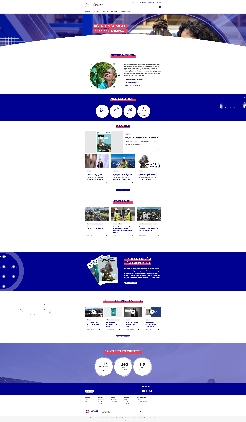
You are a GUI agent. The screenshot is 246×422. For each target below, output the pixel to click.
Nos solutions (87, 11)
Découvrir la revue (131, 282)
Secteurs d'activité (101, 399)
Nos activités (96, 11)
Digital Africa (151, 2)
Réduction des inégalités (133, 85)
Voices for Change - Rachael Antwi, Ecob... (132, 324)
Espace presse (134, 2)
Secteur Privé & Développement (142, 401)
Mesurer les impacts (114, 401)
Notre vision (126, 401)
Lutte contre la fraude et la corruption (119, 420)
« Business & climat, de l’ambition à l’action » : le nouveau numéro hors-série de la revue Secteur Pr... (149, 176)
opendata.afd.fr (157, 411)
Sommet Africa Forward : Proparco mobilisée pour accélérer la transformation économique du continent (95, 176)
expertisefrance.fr (136, 411)
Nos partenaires (126, 403)
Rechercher (160, 7)
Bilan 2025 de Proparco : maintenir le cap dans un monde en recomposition (141, 138)
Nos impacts (105, 11)
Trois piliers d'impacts (114, 399)
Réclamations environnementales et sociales (106, 417)
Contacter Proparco (93, 417)
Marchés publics (143, 2)
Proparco (125, 399)
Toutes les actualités (123, 190)
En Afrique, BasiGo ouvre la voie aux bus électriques (96, 228)
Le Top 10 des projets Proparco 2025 (111, 324)
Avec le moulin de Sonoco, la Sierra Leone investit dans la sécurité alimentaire (148, 228)
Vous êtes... (86, 401)
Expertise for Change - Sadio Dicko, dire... (150, 324)
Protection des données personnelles (139, 417)
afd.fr (127, 411)
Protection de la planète (133, 82)
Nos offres (86, 399)
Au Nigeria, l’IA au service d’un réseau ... (93, 324)
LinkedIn (147, 391)
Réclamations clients (119, 417)
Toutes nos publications (123, 336)
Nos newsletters (89, 391)
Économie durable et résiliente (134, 79)
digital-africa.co (146, 411)
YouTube (150, 391)
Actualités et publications (126, 11)
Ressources (139, 399)
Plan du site (130, 420)
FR (159, 2)
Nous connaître (114, 11)
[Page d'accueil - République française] (98, 5)
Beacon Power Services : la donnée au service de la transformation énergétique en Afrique (123, 229)
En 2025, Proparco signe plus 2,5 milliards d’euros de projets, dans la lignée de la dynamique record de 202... (122, 176)
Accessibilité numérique (152, 417)
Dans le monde (100, 401)
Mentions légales (128, 417)
